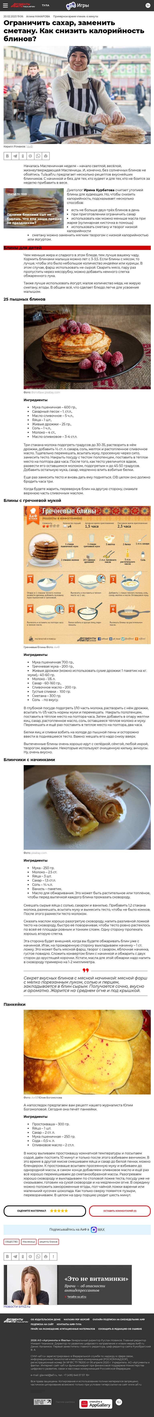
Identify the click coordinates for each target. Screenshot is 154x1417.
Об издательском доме (46, 1319)
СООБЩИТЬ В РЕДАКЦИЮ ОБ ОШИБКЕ (120, 1329)
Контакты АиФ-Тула (69, 1324)
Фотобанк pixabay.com (45, 392)
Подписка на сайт (42, 1324)
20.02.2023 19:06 (13, 16)
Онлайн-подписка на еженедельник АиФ (119, 1319)
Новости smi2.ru (17, 1306)
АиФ (30, 146)
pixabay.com (39, 852)
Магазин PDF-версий (76, 1319)
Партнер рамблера (65, 1402)
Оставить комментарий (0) (120, 1211)
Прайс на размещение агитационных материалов (63, 1329)
